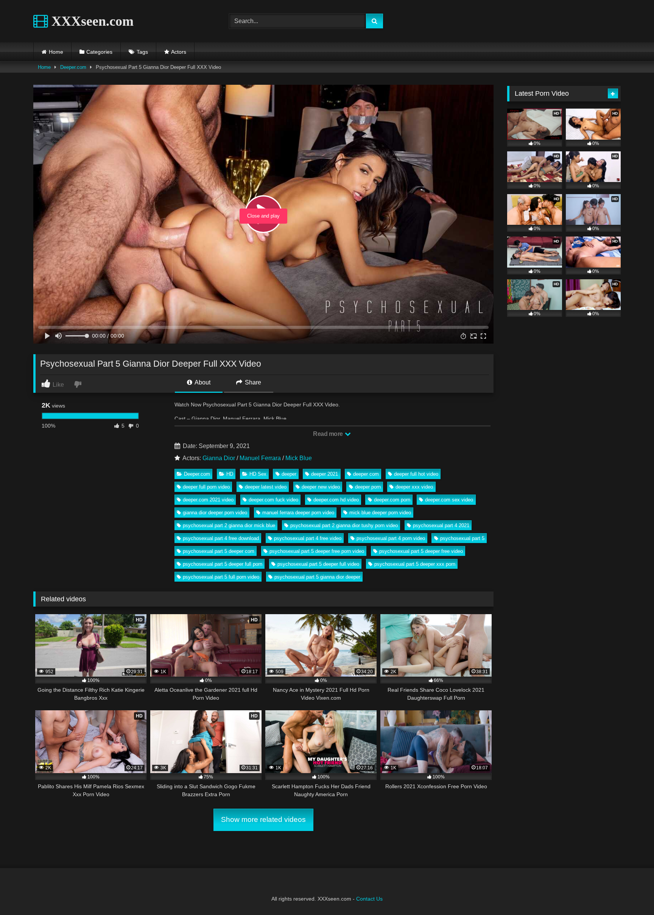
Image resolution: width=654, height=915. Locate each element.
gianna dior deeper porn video (215, 512)
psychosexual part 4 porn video (391, 538)
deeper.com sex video (449, 500)
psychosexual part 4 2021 (441, 525)
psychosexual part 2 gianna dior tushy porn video (344, 525)
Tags (142, 52)
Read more (328, 434)
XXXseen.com (91, 21)
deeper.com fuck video (273, 500)
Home (56, 52)
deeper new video (321, 487)
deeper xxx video (414, 487)
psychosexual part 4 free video (307, 538)
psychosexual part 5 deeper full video (318, 564)
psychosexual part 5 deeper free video (421, 551)
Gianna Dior (218, 458)
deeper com (366, 474)
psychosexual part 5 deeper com (218, 551)
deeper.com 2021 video (208, 500)
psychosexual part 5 (462, 538)
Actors (178, 52)
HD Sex (257, 474)
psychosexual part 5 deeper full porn (222, 564)
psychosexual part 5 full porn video (221, 577)
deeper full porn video (206, 487)
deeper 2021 (324, 474)
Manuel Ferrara (260, 458)
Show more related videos (263, 819)
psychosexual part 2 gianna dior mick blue (229, 525)
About (201, 382)
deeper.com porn (392, 500)
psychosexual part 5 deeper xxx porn (414, 564)
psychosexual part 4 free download (221, 538)
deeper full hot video (416, 474)
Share (252, 382)
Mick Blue (298, 458)
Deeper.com (73, 67)
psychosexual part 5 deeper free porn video (316, 551)
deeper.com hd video (336, 500)
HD (229, 474)
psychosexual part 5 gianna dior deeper (317, 577)
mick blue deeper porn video (380, 512)
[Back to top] (630, 892)
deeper (289, 474)
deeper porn (368, 487)
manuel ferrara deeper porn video (298, 512)
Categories (99, 52)
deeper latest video (266, 487)
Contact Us (369, 899)
